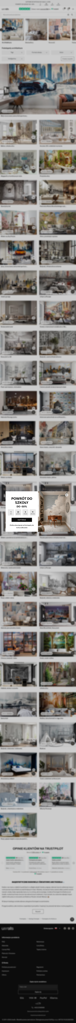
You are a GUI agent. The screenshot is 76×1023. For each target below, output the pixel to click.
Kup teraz (22, 520)
